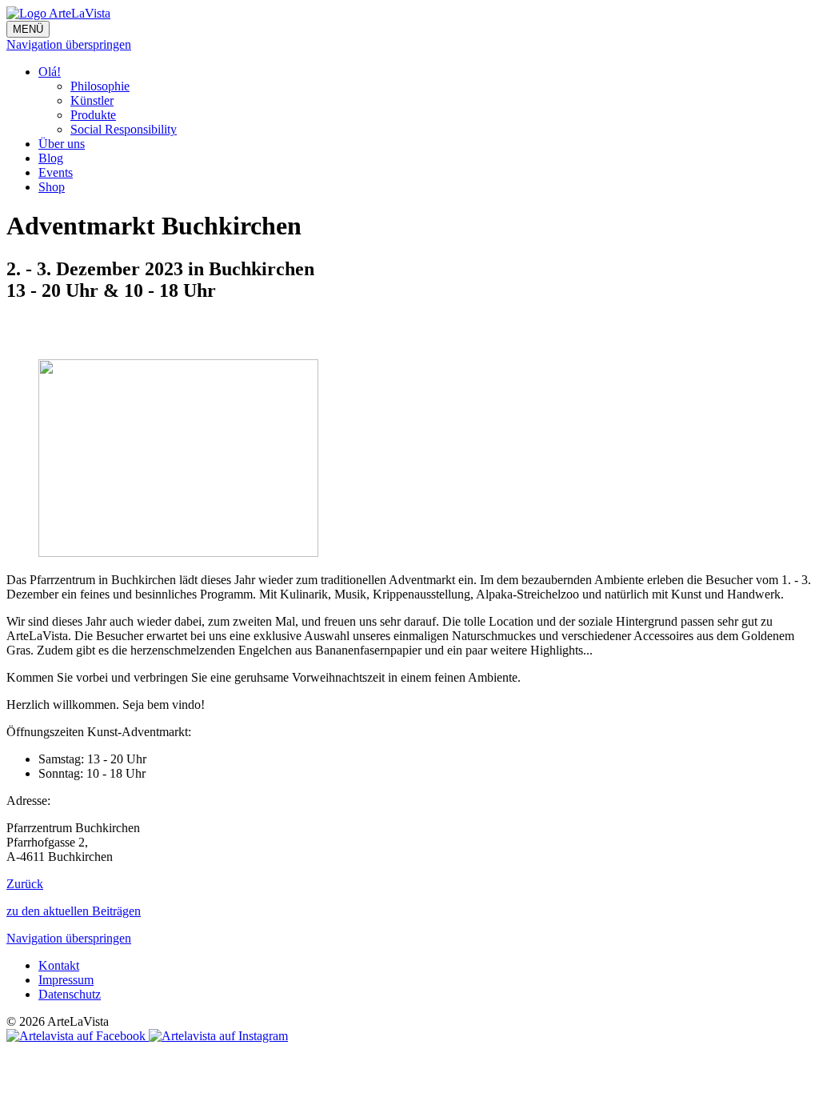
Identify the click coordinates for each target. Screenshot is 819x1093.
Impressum (66, 980)
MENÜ (28, 29)
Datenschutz (69, 994)
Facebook (19, 330)
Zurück (24, 884)
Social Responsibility (123, 129)
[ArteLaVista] (58, 13)
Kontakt (58, 965)
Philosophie (100, 86)
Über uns (61, 143)
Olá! (49, 71)
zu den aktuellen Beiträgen (73, 911)
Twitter (51, 330)
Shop (51, 187)
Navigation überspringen (68, 44)
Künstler (92, 100)
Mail (83, 330)
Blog (50, 158)
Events (55, 172)
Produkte (93, 115)
